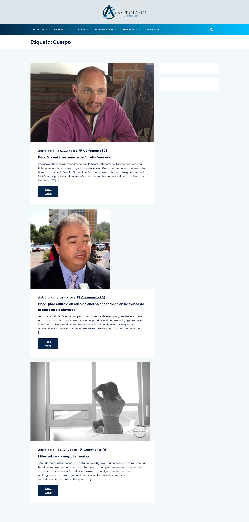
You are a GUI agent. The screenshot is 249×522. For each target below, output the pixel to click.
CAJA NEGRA (61, 29)
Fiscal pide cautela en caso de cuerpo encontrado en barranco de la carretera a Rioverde (91, 307)
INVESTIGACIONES (105, 29)
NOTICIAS (38, 29)
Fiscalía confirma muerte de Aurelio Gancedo (74, 157)
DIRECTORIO (154, 29)
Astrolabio (46, 151)
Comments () (94, 150)
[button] (211, 30)
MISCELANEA (130, 29)
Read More (48, 191)
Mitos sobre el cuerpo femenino (63, 456)
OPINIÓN (80, 29)
